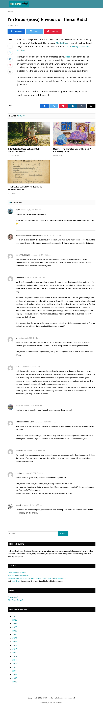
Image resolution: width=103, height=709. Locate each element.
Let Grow (16, 581)
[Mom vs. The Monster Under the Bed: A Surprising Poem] (74, 134)
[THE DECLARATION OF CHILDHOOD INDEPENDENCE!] (29, 172)
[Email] (10, 71)
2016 (14, 653)
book (67, 56)
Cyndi (18, 210)
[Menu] (92, 4)
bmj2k (18, 406)
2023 (14, 627)
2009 (14, 678)
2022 (14, 631)
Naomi (18, 505)
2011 (14, 671)
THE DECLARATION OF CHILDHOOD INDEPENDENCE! (25, 188)
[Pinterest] (10, 65)
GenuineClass (57, 703)
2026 (14, 616)
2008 (14, 682)
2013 (14, 664)
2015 (14, 656)
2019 (14, 642)
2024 (14, 623)
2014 (14, 660)
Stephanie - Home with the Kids (28, 235)
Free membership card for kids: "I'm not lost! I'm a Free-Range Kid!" (37, 578)
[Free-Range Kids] (19, 4)
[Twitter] (10, 52)
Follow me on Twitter (17, 573)
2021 (14, 634)
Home (10, 11)
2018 (14, 645)
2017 (14, 649)
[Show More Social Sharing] (64, 31)
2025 (14, 620)
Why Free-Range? (15, 600)
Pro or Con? (13, 597)
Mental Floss (62, 43)
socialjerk (19, 450)
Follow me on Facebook (18, 575)
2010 (14, 674)
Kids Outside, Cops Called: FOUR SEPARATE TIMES (24, 150)
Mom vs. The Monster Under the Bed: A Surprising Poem (72, 150)
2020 (14, 638)
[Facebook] (10, 45)
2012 (14, 667)
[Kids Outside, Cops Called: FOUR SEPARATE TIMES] (29, 134)
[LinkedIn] (10, 58)
